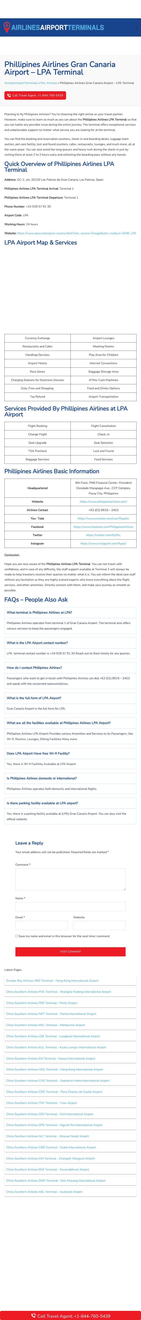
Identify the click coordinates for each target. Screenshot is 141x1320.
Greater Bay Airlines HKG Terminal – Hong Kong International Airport (52, 981)
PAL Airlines (48, 83)
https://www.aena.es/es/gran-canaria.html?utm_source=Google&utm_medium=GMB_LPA (76, 233)
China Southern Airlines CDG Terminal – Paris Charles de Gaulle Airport (54, 1092)
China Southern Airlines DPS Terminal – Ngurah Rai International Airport (54, 1125)
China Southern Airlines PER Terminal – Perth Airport (41, 1003)
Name (20, 898)
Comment (22, 865)
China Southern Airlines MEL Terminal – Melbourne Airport (45, 1025)
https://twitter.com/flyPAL (103, 535)
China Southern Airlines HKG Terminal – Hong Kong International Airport (54, 1070)
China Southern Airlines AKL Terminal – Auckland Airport (44, 1192)
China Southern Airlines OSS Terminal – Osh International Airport (49, 1114)
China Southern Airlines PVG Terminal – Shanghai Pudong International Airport (58, 992)
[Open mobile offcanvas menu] (136, 27)
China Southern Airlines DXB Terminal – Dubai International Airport (51, 1147)
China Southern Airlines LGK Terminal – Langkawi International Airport (53, 1036)
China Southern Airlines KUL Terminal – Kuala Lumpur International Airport (56, 1047)
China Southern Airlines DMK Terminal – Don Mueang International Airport (56, 1181)
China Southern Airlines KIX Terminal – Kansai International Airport (50, 1059)
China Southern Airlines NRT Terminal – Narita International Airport (51, 1014)
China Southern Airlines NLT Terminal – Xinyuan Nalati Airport (47, 1136)
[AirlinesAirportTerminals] (53, 27)
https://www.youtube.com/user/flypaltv (103, 518)
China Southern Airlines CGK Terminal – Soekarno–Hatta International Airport (57, 1081)
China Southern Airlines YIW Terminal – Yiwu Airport (41, 1103)
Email (20, 917)
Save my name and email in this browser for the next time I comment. (64, 936)
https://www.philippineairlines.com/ (103, 502)
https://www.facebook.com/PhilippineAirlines (103, 527)
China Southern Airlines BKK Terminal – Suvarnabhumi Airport (47, 1170)
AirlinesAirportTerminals (21, 83)
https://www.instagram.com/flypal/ (103, 544)
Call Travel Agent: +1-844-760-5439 (37, 95)
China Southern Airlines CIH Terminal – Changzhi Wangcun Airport (50, 1159)
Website (79, 917)
